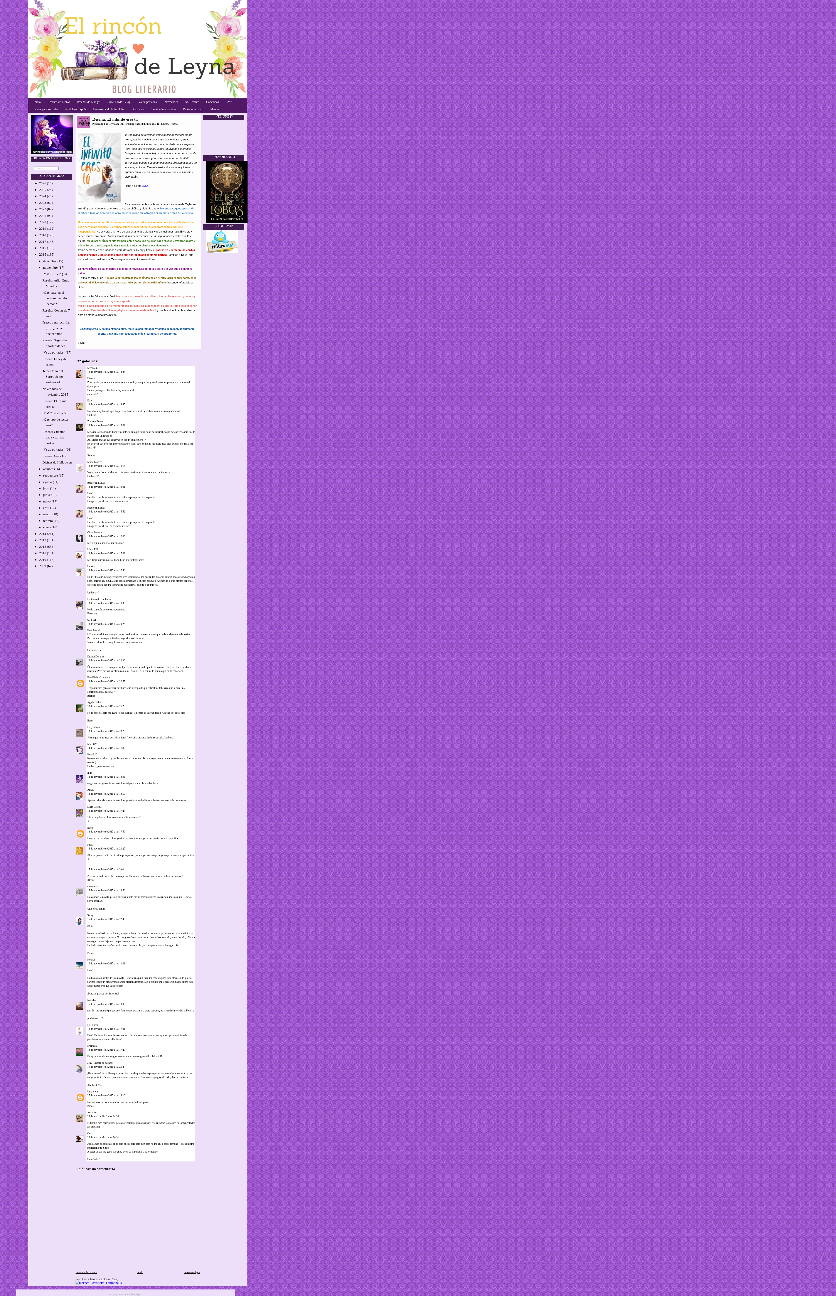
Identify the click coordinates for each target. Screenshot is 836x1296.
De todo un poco (193, 109)
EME (229, 102)
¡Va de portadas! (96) (56, 449)
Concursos (212, 102)
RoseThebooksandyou (98, 677)
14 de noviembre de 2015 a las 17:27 (106, 810)
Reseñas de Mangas (88, 102)
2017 (43, 241)
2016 (43, 248)
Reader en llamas (96, 482)
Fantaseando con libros (99, 599)
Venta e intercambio (163, 109)
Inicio (37, 102)
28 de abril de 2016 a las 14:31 (103, 1137)
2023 (43, 202)
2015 (43, 254)
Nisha (90, 844)
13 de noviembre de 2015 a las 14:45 (106, 404)
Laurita (90, 566)
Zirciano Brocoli (95, 421)
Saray (90, 915)
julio (46, 488)
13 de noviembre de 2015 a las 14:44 (106, 371)
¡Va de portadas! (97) (56, 352)
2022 (43, 209)
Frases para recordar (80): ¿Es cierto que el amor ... (56, 328)
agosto (48, 482)
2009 (43, 566)
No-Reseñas (192, 102)
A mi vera (138, 109)
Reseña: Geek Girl (54, 456)
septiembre (51, 475)
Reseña (174, 123)
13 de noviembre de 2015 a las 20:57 (106, 681)
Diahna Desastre (95, 656)
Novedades (171, 102)
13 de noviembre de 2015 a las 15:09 (106, 425)
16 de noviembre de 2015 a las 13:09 (106, 1004)
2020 (43, 222)
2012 (43, 546)
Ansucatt (91, 1112)
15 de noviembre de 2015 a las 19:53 (106, 890)
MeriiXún (92, 367)
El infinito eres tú (150, 123)
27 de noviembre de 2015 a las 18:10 (106, 1095)
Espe (89, 400)
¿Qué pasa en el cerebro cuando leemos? (54, 298)
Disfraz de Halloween (57, 462)
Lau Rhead (92, 1024)
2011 (43, 553)
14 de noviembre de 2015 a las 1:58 (105, 748)
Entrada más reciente (86, 1272)
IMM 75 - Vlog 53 (54, 413)
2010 (43, 559)
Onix (90, 1133)
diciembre (50, 261)
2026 (43, 183)
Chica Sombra (94, 532)
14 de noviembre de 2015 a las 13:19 (106, 793)
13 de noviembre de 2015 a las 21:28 (106, 706)
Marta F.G (92, 549)
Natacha (91, 1000)
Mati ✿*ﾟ (92, 744)
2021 (43, 215)
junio (47, 495)
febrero (48, 520)
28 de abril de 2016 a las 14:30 (103, 1116)
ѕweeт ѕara (92, 886)
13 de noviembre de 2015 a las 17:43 (106, 570)
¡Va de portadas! (147, 102)
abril (46, 508)
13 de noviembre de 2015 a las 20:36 (106, 660)
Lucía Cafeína (94, 806)
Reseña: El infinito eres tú (115, 119)
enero (47, 527)
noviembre (51, 267)
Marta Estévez (94, 461)
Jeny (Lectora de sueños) (100, 1062)
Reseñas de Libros (59, 102)
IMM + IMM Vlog (118, 102)
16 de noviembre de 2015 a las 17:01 (106, 1028)
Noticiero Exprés (75, 109)
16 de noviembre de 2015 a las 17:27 (106, 1049)
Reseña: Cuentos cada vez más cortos (53, 437)
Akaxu (90, 789)
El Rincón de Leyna (132, 1294)
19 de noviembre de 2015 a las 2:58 (105, 1066)
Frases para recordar (46, 109)
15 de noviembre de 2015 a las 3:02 (105, 869)
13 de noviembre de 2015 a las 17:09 (106, 553)
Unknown (92, 1091)
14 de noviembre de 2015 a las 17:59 (106, 831)
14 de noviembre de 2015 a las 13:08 (106, 776)
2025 (43, 190)
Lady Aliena (93, 727)
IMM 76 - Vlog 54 (54, 274)
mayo (47, 501)
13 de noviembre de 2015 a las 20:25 (106, 623)
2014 (43, 534)
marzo (47, 514)
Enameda (92, 1045)
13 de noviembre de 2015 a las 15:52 (106, 511)
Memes (214, 109)
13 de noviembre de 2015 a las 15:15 (106, 465)
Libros (164, 123)
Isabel (90, 827)
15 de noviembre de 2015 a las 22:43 (106, 919)
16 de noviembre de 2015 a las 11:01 (106, 963)
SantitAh (91, 620)
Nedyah (91, 959)
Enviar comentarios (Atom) (104, 1279)
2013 (43, 540)
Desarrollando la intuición (109, 109)
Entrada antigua (192, 1272)
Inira (89, 772)
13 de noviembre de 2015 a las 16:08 (106, 536)
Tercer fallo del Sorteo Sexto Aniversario (52, 376)
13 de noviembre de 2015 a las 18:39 (106, 603)
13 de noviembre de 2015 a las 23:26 (106, 731)
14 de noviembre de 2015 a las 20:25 (106, 848)
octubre (48, 469)
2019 (43, 228)
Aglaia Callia (94, 702)
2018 (43, 235)
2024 (43, 196)
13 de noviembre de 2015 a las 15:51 (106, 486)
